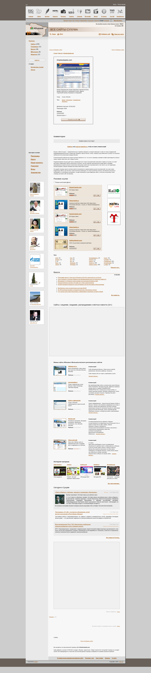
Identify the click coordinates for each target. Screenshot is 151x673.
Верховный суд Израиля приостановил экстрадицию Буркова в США (78, 281)
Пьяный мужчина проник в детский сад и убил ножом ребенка (76, 283)
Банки (64, 100)
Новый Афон (83, 20)
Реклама (51, 616)
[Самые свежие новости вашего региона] (113, 205)
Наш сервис (99, 658)
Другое (33, 70)
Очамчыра (90, 20)
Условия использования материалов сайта (70, 658)
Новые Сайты (93, 264)
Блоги (33, 49)
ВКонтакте (34, 52)
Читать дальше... (93, 376)
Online (57, 264)
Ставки (106, 264)
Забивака (73, 263)
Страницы (34, 46)
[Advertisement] (37, 108)
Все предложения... (114, 483)
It (55, 261)
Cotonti (35, 661)
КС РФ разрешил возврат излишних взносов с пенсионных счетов (77, 290)
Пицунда (96, 20)
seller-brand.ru (58, 464)
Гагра (70, 20)
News (57, 263)
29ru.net (121, 661)
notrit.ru (69, 464)
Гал (73, 20)
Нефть (91, 261)
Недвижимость (93, 258)
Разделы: (32, 41)
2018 (56, 258)
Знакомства (36, 172)
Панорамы (35, 156)
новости (37, 60)
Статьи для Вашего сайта (55, 49)
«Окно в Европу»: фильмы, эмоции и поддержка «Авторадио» (76, 492)
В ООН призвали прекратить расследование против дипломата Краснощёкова (81, 284)
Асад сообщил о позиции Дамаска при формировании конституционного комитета (82, 279)
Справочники (76, 100)
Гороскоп (35, 166)
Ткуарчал (106, 20)
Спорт (106, 258)
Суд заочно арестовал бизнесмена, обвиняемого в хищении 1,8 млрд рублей (80, 291)
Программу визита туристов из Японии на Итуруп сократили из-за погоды (79, 277)
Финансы (64, 101)
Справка (106, 259)
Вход (114, 4)
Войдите (70, 146)
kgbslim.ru (96, 464)
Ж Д (71, 259)
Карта (33, 159)
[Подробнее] (60, 471)
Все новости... (115, 295)
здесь (118, 611)
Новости (34, 54)
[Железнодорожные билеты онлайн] (113, 197)
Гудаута (77, 20)
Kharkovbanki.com (69, 53)
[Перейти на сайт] (73, 75)
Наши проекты (37, 163)
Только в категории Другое (63, 182)
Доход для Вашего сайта (118, 49)
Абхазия (65, 20)
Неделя (91, 259)
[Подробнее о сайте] (61, 191)
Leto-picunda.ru (72, 382)
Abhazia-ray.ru (72, 366)
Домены (107, 658)
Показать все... (115, 267)
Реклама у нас (89, 658)
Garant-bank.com (75, 187)
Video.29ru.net (33, 322)
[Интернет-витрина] (113, 218)
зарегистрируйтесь (81, 146)
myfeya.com (83, 464)
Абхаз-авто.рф (72, 440)
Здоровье (73, 264)
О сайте (114, 658)
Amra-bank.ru (74, 200)
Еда (71, 258)
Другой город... (118, 20)
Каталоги (69, 100)
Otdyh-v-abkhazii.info (74, 400)
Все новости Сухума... (113, 537)
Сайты (33, 44)
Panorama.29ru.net (36, 304)
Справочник (107, 261)
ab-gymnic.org (111, 464)
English (57, 259)
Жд (71, 261)
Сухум (31, 285)
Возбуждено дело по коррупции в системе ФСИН (72, 288)
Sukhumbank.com (75, 240)
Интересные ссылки (37, 67)
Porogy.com (71, 419)
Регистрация (121, 4)
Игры (33, 169)
